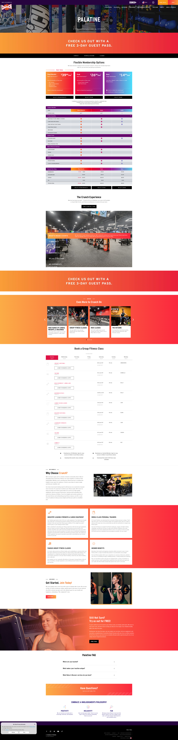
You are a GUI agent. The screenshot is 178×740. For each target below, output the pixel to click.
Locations (108, 7)
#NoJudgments (7, 2)
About (162, 7)
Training (132, 7)
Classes (117, 7)
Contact (114, 733)
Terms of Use (120, 736)
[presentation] (45, 319)
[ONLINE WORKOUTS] (132, 2)
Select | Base (118, 97)
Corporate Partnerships (125, 733)
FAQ (118, 733)
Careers (114, 736)
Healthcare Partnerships (125, 734)
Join (173, 2)
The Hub (155, 7)
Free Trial (162, 2)
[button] (52, 357)
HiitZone (124, 7)
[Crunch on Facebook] (47, 731)
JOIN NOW (50, 596)
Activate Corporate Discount (111, 734)
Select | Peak (89, 97)
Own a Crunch (171, 7)
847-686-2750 (91, 691)
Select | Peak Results (59, 97)
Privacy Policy (128, 736)
